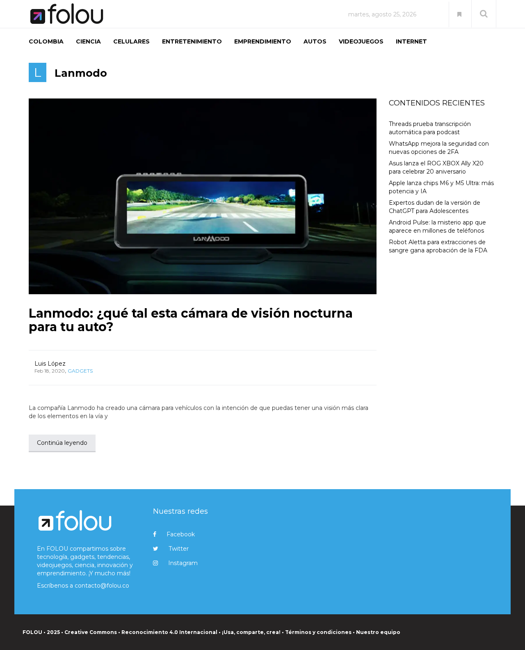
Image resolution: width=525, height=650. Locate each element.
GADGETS (80, 371)
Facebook (181, 534)
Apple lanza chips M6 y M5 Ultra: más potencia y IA (441, 187)
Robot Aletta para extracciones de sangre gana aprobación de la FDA (438, 246)
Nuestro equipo (378, 632)
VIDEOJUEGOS (361, 41)
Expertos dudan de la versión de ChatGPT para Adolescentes (434, 207)
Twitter (179, 548)
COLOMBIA (46, 41)
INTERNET (411, 41)
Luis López (50, 363)
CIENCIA (88, 41)
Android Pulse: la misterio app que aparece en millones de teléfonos (437, 226)
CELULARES (131, 41)
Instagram (183, 563)
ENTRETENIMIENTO (192, 41)
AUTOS (315, 41)
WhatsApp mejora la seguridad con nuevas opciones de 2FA (439, 148)
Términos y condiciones (318, 632)
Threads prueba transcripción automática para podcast (430, 128)
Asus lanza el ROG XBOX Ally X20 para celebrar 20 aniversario (436, 167)
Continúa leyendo (62, 442)
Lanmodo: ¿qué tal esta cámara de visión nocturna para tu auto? (191, 320)
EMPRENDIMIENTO (262, 41)
